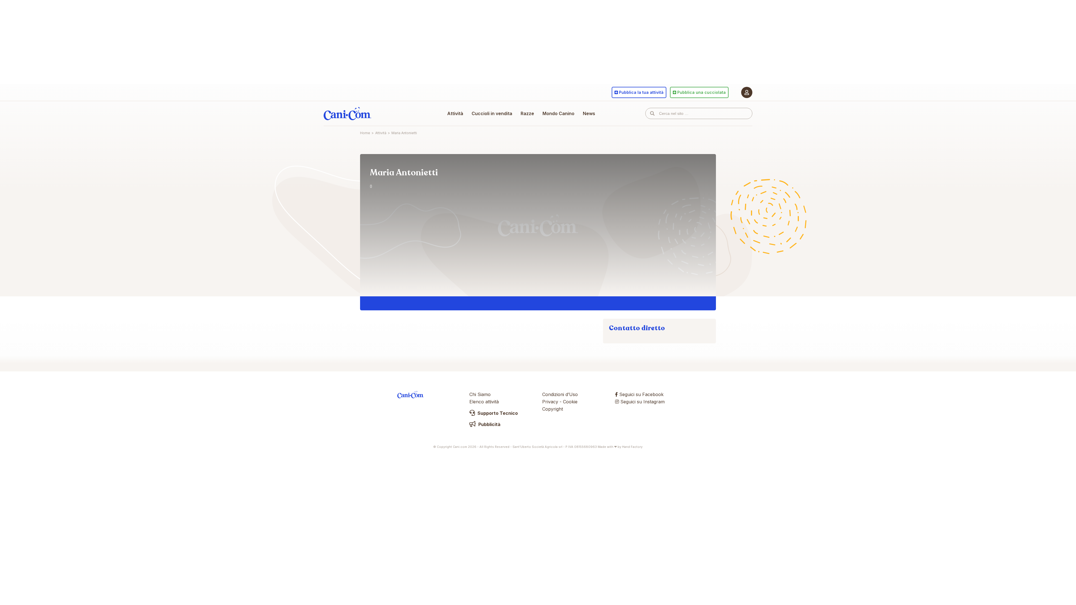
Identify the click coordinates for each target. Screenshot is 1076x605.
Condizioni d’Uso (560, 394)
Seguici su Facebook (641, 394)
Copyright (552, 409)
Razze (527, 113)
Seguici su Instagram (642, 401)
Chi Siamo (480, 394)
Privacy (550, 401)
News (589, 113)
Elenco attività (484, 401)
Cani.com (347, 113)
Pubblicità (488, 424)
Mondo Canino (558, 113)
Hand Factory (632, 447)
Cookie (570, 401)
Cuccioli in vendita (492, 113)
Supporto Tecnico (497, 413)
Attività (455, 113)
